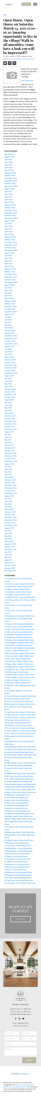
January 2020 (9, 362)
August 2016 (9, 464)
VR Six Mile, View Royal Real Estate (17, 878)
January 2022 (9, 304)
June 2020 (8, 352)
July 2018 (7, 402)
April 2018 (8, 410)
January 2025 (9, 208)
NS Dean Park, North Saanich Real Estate (19, 712)
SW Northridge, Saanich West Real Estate (20, 819)
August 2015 (9, 496)
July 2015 (8, 499)
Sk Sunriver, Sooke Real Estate (15, 808)
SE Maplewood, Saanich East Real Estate (20, 773)
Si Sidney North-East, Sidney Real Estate (20, 789)
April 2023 (8, 264)
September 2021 (10, 312)
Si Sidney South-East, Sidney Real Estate (20, 792)
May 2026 (8, 165)
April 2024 (8, 232)
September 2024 (11, 218)
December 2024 (10, 210)
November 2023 (10, 245)
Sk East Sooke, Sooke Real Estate (17, 800)
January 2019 (9, 392)
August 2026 (9, 157)
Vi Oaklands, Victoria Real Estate (16, 864)
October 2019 (9, 370)
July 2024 (8, 223)
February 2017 (9, 448)
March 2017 (8, 445)
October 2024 (10, 215)
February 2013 (9, 565)
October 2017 (9, 426)
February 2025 (10, 205)
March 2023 (9, 266)
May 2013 (8, 557)
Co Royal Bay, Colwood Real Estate (17, 592)
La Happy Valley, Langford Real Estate (18, 664)
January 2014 (9, 547)
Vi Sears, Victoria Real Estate (15, 870)
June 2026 (8, 162)
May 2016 (8, 472)
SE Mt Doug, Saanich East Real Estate (18, 776)
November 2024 (10, 213)
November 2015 (10, 488)
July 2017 (8, 434)
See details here (27, 81)
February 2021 (9, 330)
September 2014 (10, 525)
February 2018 (9, 416)
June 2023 (8, 258)
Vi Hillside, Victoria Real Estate (15, 856)
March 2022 (9, 298)
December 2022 (10, 274)
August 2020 (9, 346)
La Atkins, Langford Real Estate (16, 651)
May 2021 (8, 322)
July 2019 (8, 378)
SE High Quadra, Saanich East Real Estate (20, 763)
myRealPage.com (24, 1074)
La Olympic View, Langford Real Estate (19, 675)
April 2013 (8, 560)
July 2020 (8, 349)
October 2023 (9, 248)
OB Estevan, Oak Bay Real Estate (16, 720)
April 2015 (8, 507)
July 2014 (8, 531)
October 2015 (9, 491)
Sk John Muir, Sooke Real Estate (16, 803)
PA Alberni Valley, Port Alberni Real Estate (20, 731)
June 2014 (8, 533)
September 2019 (10, 373)
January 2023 (9, 272)
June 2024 (8, 226)
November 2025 (10, 181)
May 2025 (8, 197)
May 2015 (8, 504)
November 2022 (10, 277)
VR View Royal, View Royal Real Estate (18, 880)
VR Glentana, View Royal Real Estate (18, 872)
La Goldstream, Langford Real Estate (18, 661)
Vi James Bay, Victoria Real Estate (17, 859)
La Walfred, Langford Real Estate (16, 680)
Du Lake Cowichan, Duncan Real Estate (19, 629)
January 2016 (9, 483)
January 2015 (9, 515)
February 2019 (9, 389)
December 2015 (10, 485)
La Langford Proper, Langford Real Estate (20, 669)
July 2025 (8, 191)
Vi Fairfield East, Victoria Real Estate (18, 848)
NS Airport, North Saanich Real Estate (18, 701)
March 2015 (8, 509)
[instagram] (20, 1018)
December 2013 (10, 549)
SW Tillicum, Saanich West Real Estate (18, 840)
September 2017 (10, 429)
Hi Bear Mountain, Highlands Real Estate (19, 648)
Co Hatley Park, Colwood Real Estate (18, 587)
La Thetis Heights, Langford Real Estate (19, 677)
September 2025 (11, 186)
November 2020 (10, 338)
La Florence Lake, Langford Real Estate (19, 656)
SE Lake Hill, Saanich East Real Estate (18, 765)
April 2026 (8, 167)
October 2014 (9, 523)
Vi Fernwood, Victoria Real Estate (17, 854)
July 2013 (7, 552)
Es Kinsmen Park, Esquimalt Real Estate (19, 640)
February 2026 (10, 173)
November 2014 (10, 520)
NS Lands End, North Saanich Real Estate (20, 717)
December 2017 (10, 421)
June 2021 (8, 320)
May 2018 (8, 408)
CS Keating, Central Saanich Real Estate (19, 616)
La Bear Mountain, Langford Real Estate (19, 653)
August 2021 (9, 314)
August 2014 (9, 528)
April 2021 (8, 325)
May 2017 (8, 440)
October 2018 (9, 397)
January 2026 (9, 175)
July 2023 (8, 256)
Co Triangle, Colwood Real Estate (17, 595)
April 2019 (8, 386)
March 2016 (8, 477)
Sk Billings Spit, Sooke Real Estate (17, 795)
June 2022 (8, 290)
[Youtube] (23, 1018)
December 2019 (10, 365)
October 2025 (10, 183)
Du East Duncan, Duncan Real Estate (18, 627)
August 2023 (9, 253)
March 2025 (9, 202)
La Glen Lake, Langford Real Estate (17, 659)
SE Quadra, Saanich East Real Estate (18, 781)
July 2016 (8, 466)
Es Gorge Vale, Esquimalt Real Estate (18, 637)
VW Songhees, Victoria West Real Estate (20, 883)
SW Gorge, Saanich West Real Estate (18, 816)
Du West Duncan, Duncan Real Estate (18, 632)
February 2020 (10, 360)
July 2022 (8, 288)
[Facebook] (16, 1018)
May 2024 (8, 229)
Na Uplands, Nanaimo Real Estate (17, 699)
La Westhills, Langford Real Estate (17, 683)
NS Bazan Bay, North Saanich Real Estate (19, 704)
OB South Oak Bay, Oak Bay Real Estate (19, 728)
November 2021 (10, 306)
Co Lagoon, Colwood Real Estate (17, 589)
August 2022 (9, 285)
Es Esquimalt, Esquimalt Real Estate (18, 635)
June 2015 (8, 501)
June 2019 (8, 381)
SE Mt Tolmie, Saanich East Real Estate (19, 779)
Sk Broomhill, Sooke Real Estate (16, 797)
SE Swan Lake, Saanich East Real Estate (19, 787)
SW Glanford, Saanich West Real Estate (19, 813)
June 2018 (8, 405)
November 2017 (10, 424)
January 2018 (9, 418)
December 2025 (10, 178)
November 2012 (10, 571)
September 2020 (11, 344)
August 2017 (9, 432)
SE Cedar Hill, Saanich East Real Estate (19, 752)
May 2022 (8, 293)
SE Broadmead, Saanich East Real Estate (19, 747)
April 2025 (8, 199)
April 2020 (8, 354)
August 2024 (9, 221)
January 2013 (9, 568)
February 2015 (9, 512)
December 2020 (10, 336)
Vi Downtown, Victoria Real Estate (17, 845)
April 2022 (8, 296)
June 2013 (8, 555)
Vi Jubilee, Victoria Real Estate (16, 862)
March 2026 (9, 170)
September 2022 (10, 282)
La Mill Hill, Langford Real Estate (16, 672)
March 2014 (8, 541)
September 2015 (10, 493)
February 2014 (10, 544)
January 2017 (9, 451)
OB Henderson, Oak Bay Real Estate (18, 725)
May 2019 (8, 384)
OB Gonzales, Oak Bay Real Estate (17, 723)
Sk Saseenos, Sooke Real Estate (16, 805)
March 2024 (9, 234)
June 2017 (8, 437)
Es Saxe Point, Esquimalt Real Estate (18, 645)
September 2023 (10, 250)
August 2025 (9, 189)
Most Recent (9, 154)
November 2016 (10, 456)
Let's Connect (20, 919)
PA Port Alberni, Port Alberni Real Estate (19, 733)
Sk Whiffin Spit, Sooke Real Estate (17, 811)
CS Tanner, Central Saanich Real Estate (19, 624)
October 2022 (9, 280)
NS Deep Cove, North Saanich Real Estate (20, 715)
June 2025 (8, 194)
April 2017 (8, 442)
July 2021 (7, 317)
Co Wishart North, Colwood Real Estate (19, 597)
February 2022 (10, 301)
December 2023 (10, 242)
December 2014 (10, 517)
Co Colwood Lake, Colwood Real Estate (19, 584)
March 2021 (8, 328)
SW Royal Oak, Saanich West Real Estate (19, 832)
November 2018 (10, 394)
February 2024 (10, 237)
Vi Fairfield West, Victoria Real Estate (22, 59)
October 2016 (9, 458)
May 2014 (8, 536)
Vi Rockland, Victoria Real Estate (16, 867)
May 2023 (8, 261)
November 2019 (10, 368)
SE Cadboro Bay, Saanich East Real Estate (20, 749)
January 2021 (9, 333)
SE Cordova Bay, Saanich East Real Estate (20, 755)
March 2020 (9, 357)
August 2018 (9, 400)
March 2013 (8, 563)
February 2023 (10, 269)
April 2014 (8, 539)
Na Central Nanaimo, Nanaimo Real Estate (20, 696)
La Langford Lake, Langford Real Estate (19, 667)
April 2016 (8, 475)
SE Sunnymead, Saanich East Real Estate (20, 784)
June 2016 (8, 469)
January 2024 (9, 240)
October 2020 (10, 341)
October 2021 (9, 309)
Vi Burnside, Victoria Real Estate (16, 843)
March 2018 (8, 413)
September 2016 (10, 461)
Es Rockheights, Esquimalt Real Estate (18, 643)
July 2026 (8, 159)
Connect (26, 4)
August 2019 (9, 376)
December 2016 (10, 453)
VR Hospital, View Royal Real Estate (17, 875)
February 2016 (9, 480)
